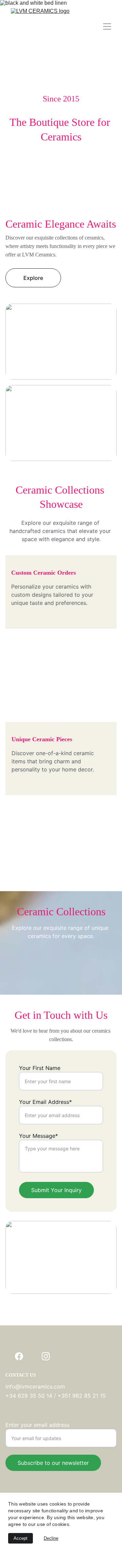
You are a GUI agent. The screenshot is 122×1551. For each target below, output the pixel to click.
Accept (20, 1538)
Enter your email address (37, 1424)
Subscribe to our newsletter (53, 1462)
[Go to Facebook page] (19, 1356)
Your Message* (38, 1135)
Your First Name (39, 1068)
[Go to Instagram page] (46, 1356)
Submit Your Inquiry (56, 1190)
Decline (51, 1538)
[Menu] (107, 26)
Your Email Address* (45, 1101)
